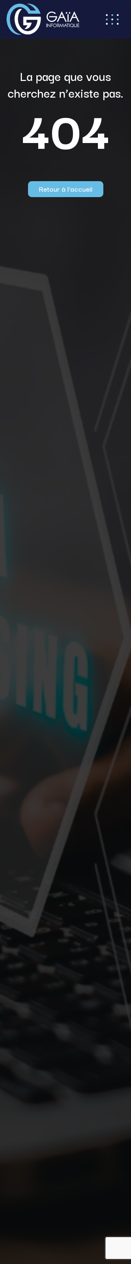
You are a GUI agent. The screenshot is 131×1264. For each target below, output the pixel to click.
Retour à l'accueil (65, 188)
